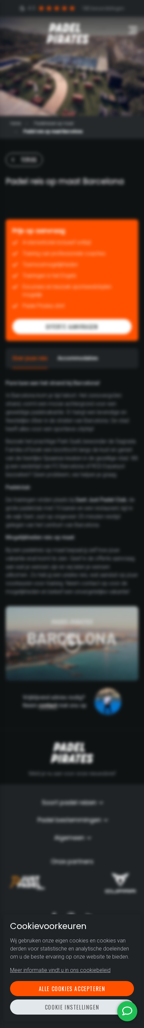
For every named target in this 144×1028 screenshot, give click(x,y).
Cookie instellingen (72, 1007)
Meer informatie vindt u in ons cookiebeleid (60, 970)
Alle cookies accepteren (72, 989)
